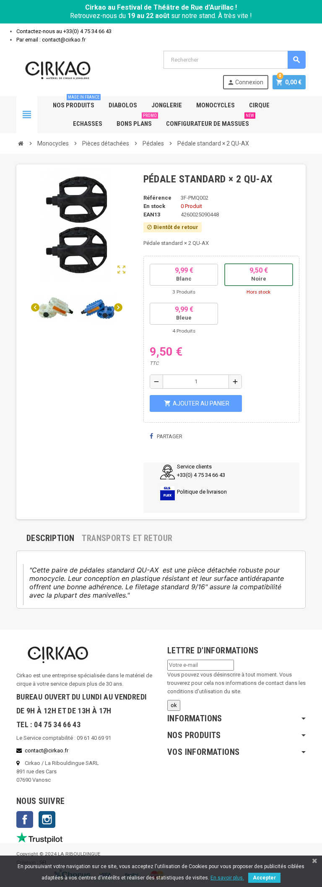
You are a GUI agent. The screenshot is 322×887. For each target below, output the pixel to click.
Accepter (264, 878)
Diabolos (123, 105)
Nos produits (76, 102)
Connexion (245, 82)
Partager (169, 436)
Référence (157, 198)
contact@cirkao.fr (46, 750)
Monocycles (215, 105)
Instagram (47, 819)
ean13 (151, 214)
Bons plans (137, 120)
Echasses (87, 123)
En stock (154, 206)
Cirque (259, 105)
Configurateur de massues (210, 120)
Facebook (24, 819)
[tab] (50, 538)
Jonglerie (166, 105)
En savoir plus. (227, 878)
